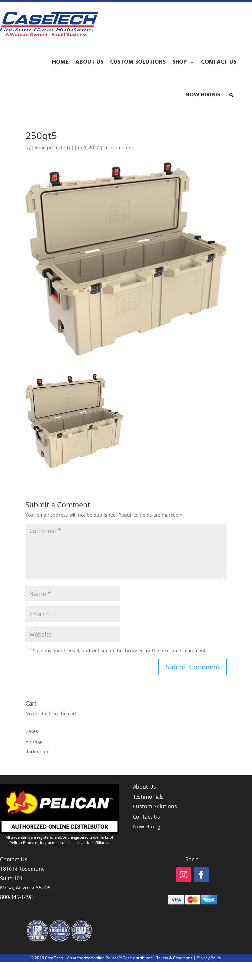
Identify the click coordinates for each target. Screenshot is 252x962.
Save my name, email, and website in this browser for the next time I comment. (120, 650)
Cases (31, 731)
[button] (231, 95)
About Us (89, 62)
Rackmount (37, 751)
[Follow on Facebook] (201, 874)
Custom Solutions (138, 62)
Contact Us (218, 62)
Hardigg (34, 741)
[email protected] (51, 147)
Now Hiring (202, 95)
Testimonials (148, 796)
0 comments (117, 147)
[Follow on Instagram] (183, 874)
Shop (179, 62)
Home (60, 62)
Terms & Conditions (174, 958)
